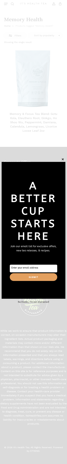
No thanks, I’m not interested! (33, 302)
